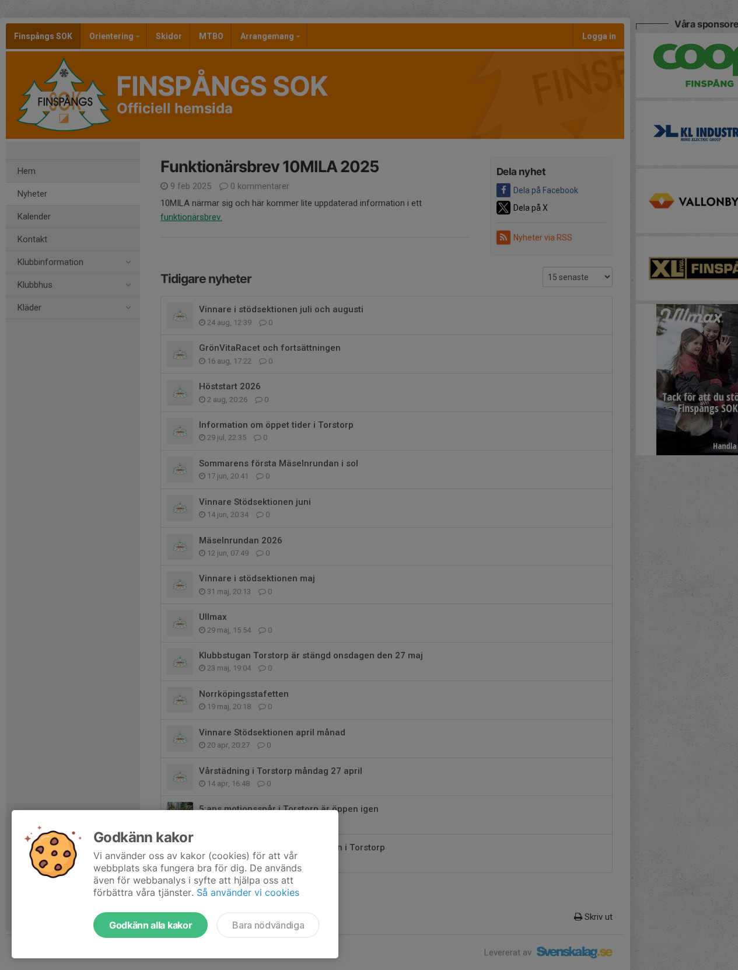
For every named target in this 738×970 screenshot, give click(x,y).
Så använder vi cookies (248, 892)
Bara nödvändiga (268, 925)
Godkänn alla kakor (150, 925)
